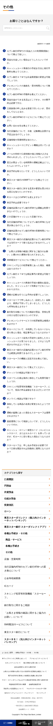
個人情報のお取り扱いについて (34, 663)
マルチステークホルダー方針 (36, 688)
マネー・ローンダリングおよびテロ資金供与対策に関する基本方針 (25, 680)
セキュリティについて (13, 663)
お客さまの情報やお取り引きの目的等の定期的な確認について (25, 671)
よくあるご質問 (7, 652)
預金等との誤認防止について (14, 688)
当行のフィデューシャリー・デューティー (19, 693)
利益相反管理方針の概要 (17, 684)
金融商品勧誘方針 (35, 684)
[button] (26, 52)
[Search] (48, 28)
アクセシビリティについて (39, 658)
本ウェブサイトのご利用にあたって (14, 658)
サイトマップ (41, 693)
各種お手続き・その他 (23, 652)
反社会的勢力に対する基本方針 (25, 667)
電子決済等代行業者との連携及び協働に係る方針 (25, 675)
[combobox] (26, 25)
